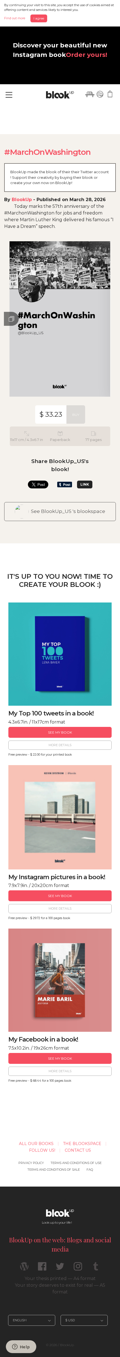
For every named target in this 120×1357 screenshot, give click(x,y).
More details (60, 745)
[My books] (89, 94)
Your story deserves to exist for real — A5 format (60, 1289)
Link (84, 484)
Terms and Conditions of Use (76, 1163)
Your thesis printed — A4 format (60, 1278)
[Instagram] (78, 1268)
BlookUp (22, 199)
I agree (38, 18)
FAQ (90, 1170)
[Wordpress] (24, 1268)
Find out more (14, 18)
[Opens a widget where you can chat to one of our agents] (21, 1347)
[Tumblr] (96, 1268)
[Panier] (109, 94)
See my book (60, 732)
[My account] (99, 94)
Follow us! (42, 1150)
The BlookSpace (82, 1143)
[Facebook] (42, 1268)
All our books (36, 1143)
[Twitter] (60, 1268)
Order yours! (86, 55)
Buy (75, 415)
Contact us (78, 1150)
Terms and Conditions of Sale (53, 1170)
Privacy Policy (31, 1163)
